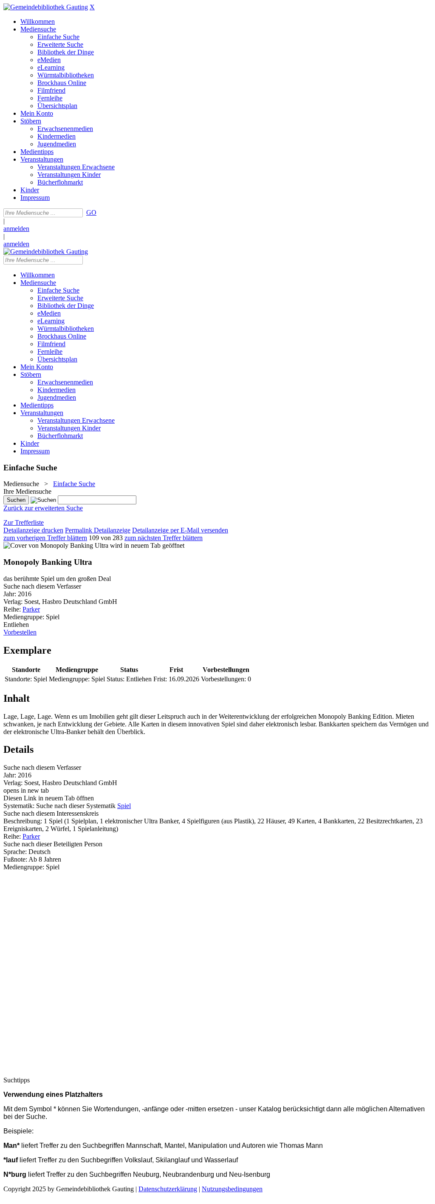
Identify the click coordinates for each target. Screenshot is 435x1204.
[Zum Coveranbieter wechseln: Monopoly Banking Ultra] (55, 545)
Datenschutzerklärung (167, 1189)
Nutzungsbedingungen (232, 1189)
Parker (31, 609)
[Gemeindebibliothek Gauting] (45, 7)
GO (91, 212)
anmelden (16, 228)
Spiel (124, 805)
